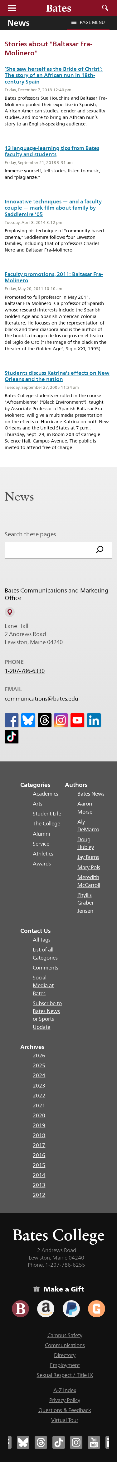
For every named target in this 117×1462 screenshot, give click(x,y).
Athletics (43, 854)
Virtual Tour (64, 1420)
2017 (39, 1145)
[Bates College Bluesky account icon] (23, 1442)
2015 (39, 1165)
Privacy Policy (64, 1400)
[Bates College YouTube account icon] (94, 1442)
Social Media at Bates (43, 985)
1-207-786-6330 (25, 671)
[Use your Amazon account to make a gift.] (45, 1308)
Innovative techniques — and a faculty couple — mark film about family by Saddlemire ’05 (53, 207)
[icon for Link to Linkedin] (94, 720)
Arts (37, 804)
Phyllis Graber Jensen (85, 903)
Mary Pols (88, 867)
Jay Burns (88, 857)
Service (41, 844)
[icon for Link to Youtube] (77, 720)
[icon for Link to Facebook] (11, 720)
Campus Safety (64, 1335)
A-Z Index (64, 1390)
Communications (65, 1345)
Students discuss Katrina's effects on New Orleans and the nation (57, 376)
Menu (11, 8)
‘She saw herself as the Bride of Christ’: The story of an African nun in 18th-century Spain (54, 75)
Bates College (58, 1235)
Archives (32, 1046)
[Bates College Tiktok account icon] (58, 1442)
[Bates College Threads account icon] (41, 1442)
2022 (39, 1095)
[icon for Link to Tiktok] (11, 736)
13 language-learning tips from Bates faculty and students (52, 151)
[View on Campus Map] (10, 612)
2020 (39, 1115)
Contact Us (35, 930)
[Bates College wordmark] (58, 8)
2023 (39, 1086)
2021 (39, 1105)
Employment (65, 1365)
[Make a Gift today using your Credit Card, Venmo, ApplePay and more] (20, 1308)
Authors (76, 784)
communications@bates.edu (41, 699)
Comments (45, 968)
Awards (42, 863)
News (18, 23)
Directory (65, 1355)
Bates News (91, 794)
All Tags (42, 940)
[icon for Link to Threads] (44, 720)
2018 (39, 1135)
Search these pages (30, 534)
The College (46, 823)
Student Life (47, 813)
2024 (39, 1075)
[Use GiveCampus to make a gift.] (96, 1308)
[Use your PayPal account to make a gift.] (71, 1308)
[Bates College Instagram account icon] (76, 1442)
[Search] (100, 550)
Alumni (41, 834)
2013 (39, 1185)
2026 (39, 1055)
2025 (39, 1065)
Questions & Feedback (64, 1410)
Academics (45, 794)
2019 (39, 1125)
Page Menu (92, 22)
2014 (39, 1175)
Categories (35, 784)
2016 (39, 1155)
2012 (39, 1195)
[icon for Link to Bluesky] (28, 720)
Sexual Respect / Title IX (65, 1375)
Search (105, 8)
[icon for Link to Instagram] (61, 720)
